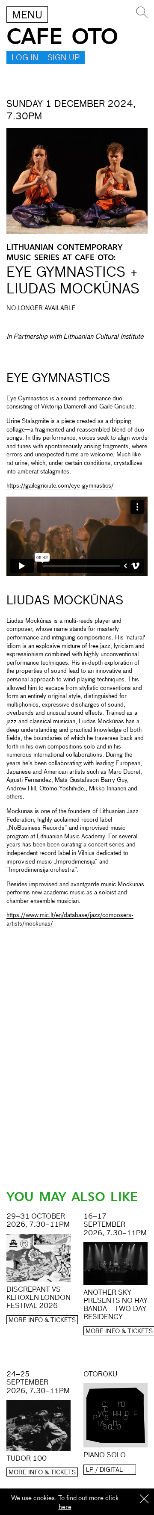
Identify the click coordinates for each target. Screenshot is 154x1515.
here (65, 1507)
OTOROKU (100, 1374)
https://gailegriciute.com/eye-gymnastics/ (60, 486)
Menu (27, 15)
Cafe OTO (62, 37)
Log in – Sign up (46, 58)
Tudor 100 (26, 1459)
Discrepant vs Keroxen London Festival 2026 (38, 1298)
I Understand (144, 1499)
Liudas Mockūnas (65, 601)
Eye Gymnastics (58, 379)
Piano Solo (104, 1455)
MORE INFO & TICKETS (42, 1320)
